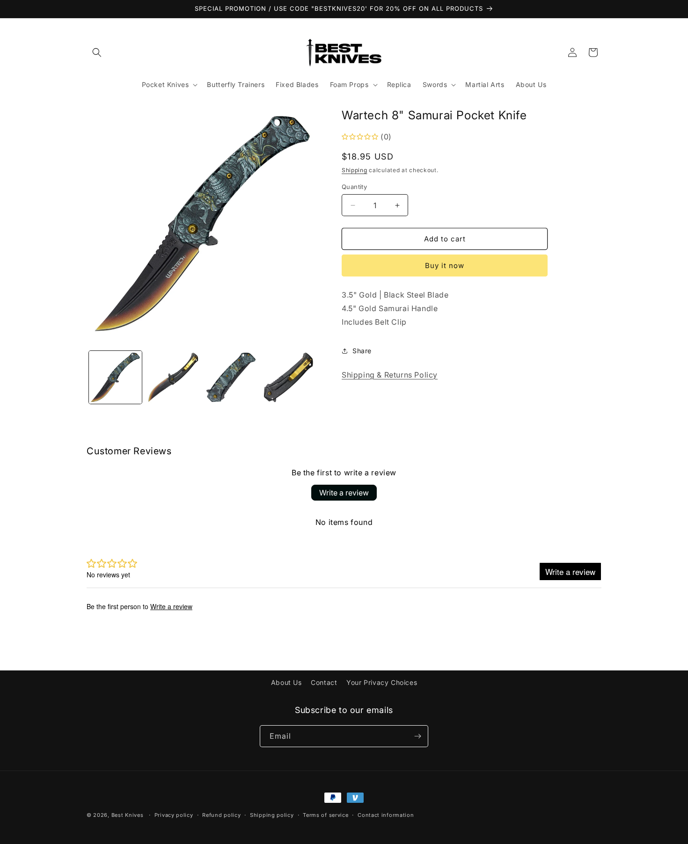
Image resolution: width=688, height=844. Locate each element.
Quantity (354, 186)
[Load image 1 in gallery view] (115, 377)
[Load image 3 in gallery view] (231, 377)
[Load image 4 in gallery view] (288, 377)
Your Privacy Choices (381, 682)
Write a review (344, 492)
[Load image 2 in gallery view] (172, 377)
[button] (97, 52)
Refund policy (221, 815)
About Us (286, 682)
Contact (324, 682)
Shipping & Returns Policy (390, 374)
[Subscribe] (417, 736)
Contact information (386, 815)
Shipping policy (272, 815)
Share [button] (362, 351)
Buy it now (444, 265)
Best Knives (127, 815)
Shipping (354, 170)
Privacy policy (173, 815)
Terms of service (325, 815)
